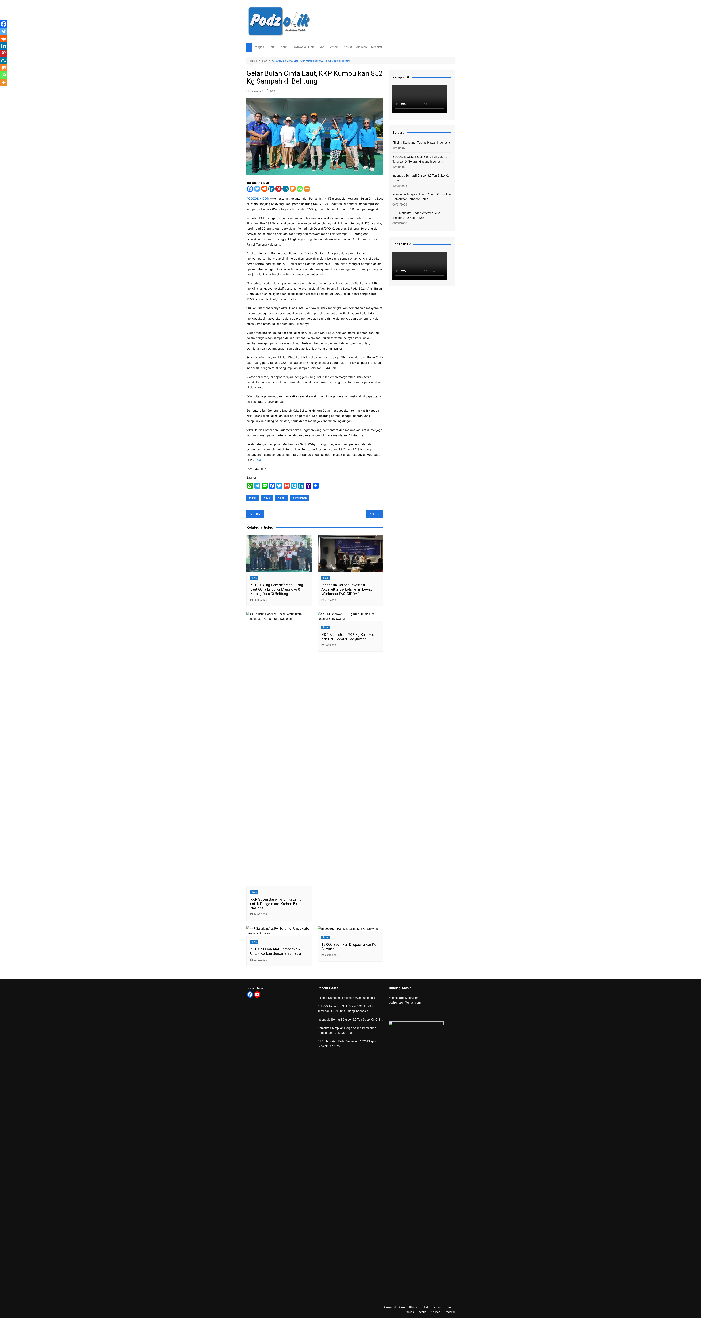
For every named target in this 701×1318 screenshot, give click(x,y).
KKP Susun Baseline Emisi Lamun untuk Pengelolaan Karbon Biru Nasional (276, 903)
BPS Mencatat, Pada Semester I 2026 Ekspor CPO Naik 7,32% (416, 215)
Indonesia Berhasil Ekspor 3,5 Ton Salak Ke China (420, 178)
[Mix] (293, 189)
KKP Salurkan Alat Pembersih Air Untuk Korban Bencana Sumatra (276, 951)
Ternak (333, 47)
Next (372, 513)
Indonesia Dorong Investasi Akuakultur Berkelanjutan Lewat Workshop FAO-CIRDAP (346, 589)
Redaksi (376, 47)
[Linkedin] (271, 189)
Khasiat (347, 47)
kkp (268, 497)
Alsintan (361, 47)
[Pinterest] (278, 189)
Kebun (283, 47)
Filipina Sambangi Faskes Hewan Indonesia (421, 142)
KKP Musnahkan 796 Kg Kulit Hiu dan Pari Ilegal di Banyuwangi (347, 636)
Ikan (321, 47)
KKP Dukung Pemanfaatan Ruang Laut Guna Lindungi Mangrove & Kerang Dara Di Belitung (276, 589)
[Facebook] (250, 189)
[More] (307, 189)
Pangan (259, 47)
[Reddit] (264, 189)
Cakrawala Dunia (303, 47)
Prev (257, 513)
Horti (271, 47)
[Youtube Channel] (257, 994)
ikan (254, 497)
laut (282, 497)
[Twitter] (257, 189)
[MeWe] (285, 189)
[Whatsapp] (300, 189)
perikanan (301, 497)
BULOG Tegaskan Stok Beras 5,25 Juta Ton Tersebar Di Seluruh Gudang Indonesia (420, 159)
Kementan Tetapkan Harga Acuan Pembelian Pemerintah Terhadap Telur (421, 197)
